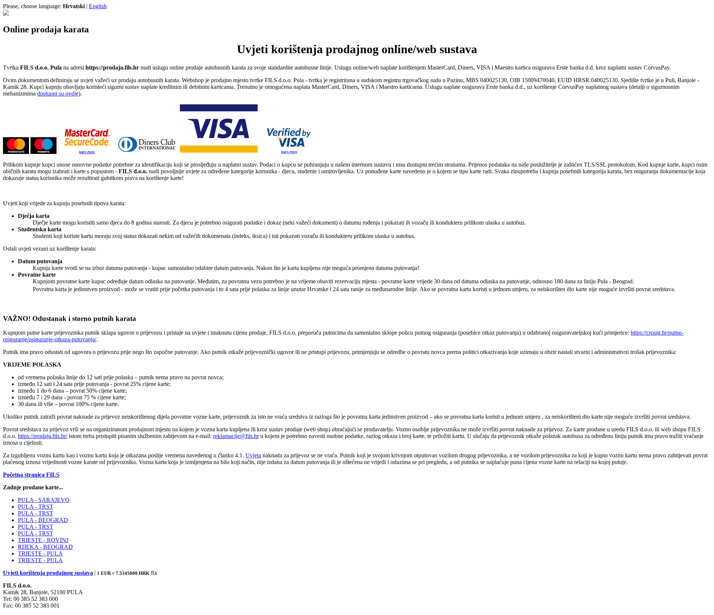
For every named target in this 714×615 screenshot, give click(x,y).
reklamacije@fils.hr (236, 436)
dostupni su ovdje (57, 93)
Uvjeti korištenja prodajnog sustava (48, 573)
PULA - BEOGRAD (43, 520)
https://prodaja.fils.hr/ (42, 436)
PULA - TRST (35, 506)
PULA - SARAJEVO (44, 500)
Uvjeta (253, 455)
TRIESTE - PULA (40, 553)
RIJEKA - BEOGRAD (45, 547)
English (98, 6)
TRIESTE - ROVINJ (43, 540)
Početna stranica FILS (31, 474)
